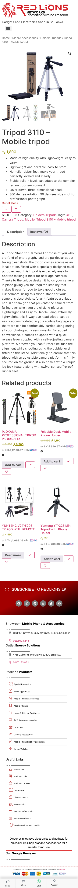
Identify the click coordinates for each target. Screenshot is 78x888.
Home (6, 38)
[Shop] (23, 881)
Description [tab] (15, 232)
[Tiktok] (51, 603)
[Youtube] (59, 603)
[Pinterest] (35, 603)
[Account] (54, 881)
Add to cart (13, 465)
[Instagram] (43, 603)
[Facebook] (19, 603)
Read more (13, 555)
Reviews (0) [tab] (39, 232)
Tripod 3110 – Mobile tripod (56, 219)
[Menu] (8, 28)
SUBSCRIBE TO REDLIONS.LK (39, 589)
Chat (39, 886)
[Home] (8, 881)
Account (54, 885)
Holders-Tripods (50, 38)
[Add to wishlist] (16, 209)
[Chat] (39, 881)
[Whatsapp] (27, 603)
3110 (69, 215)
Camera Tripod (12, 219)
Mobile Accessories (25, 38)
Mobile (30, 219)
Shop (23, 885)
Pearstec (62, 869)
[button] (69, 53)
